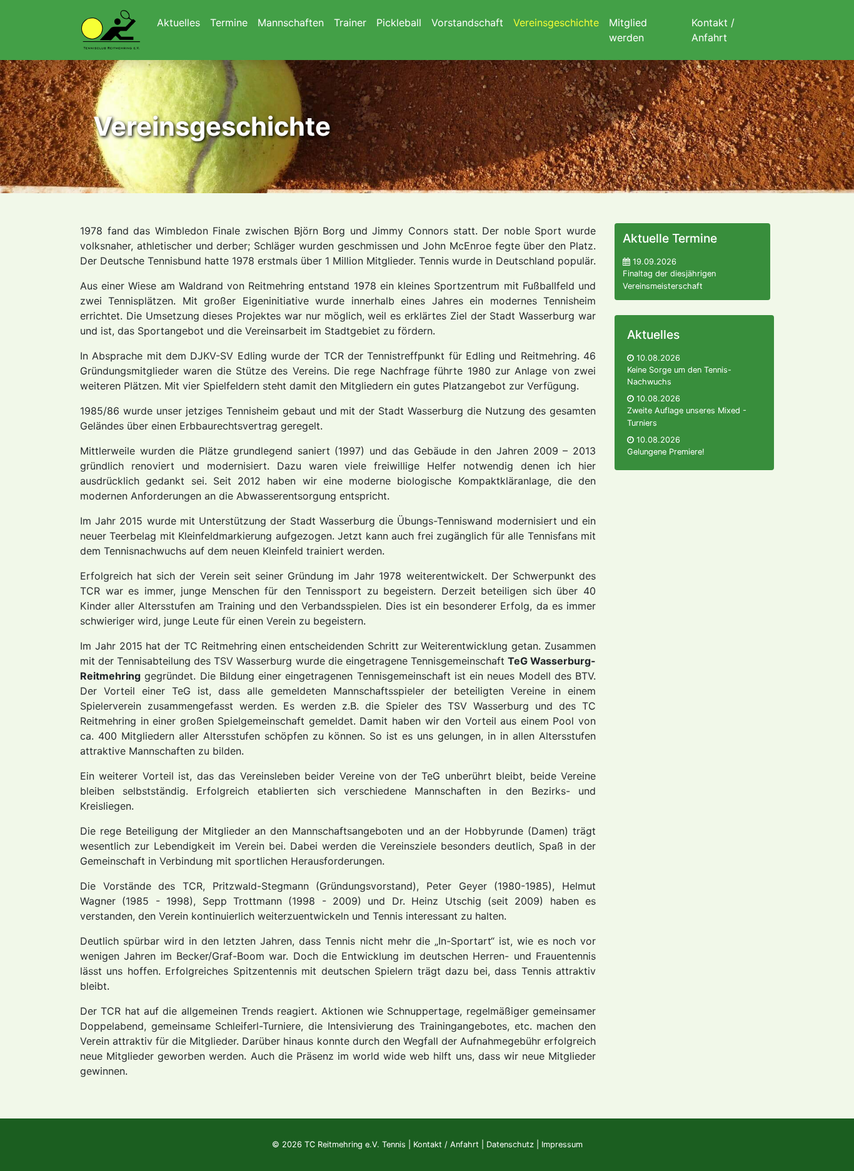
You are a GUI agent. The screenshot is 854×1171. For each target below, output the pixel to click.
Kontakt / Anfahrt (446, 1144)
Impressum (562, 1144)
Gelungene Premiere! (666, 451)
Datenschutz (510, 1144)
